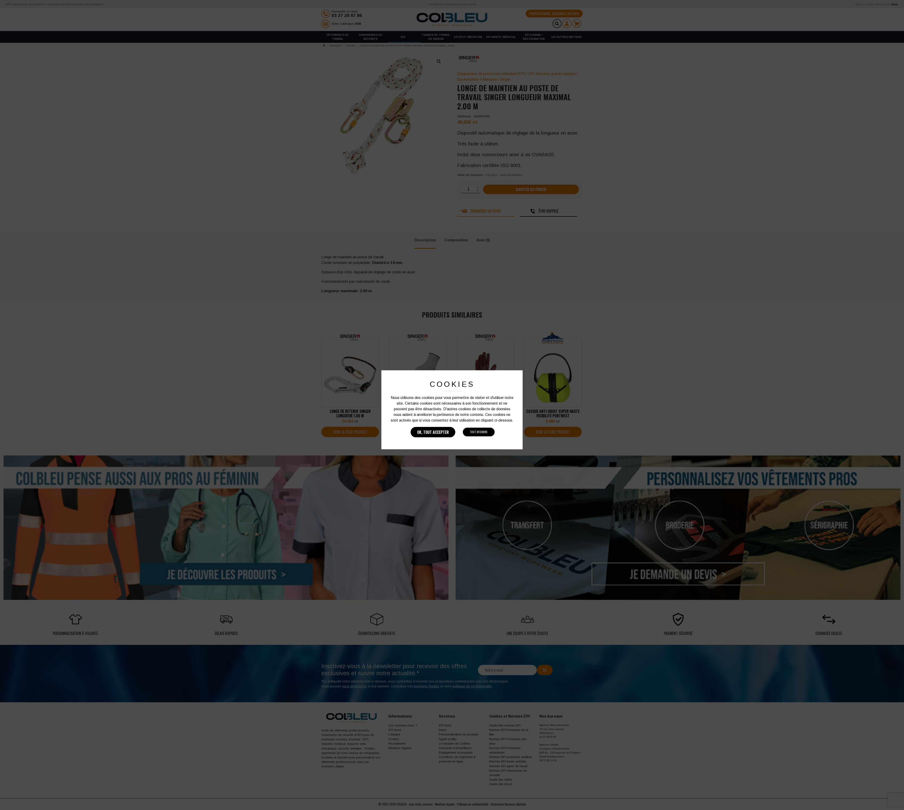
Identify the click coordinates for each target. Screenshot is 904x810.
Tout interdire (479, 432)
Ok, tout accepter (433, 432)
